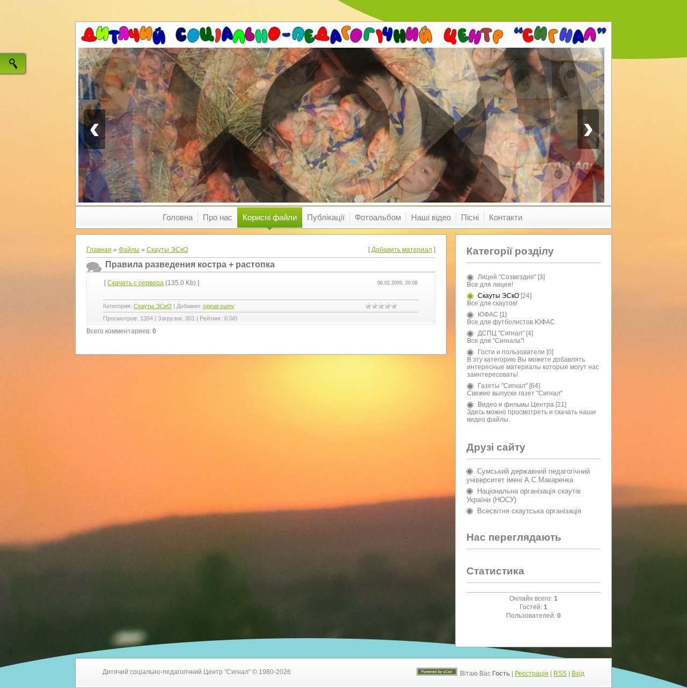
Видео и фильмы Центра (516, 404)
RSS (560, 673)
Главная (99, 249)
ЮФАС (488, 314)
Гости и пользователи (511, 352)
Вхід (578, 673)
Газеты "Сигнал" (503, 386)
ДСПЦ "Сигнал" (501, 333)
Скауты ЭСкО (167, 249)
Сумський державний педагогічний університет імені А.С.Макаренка (528, 475)
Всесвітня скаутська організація (529, 511)
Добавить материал (401, 249)
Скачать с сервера (135, 283)
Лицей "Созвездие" (507, 277)
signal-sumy (219, 306)
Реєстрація (532, 673)
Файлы (129, 249)
